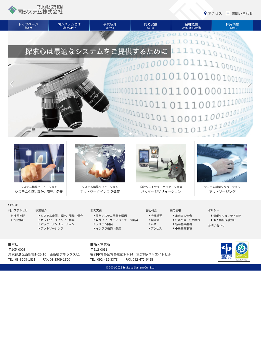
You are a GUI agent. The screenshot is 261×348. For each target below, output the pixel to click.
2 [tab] (130, 133)
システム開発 (104, 224)
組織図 (155, 220)
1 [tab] (124, 133)
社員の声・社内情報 (187, 220)
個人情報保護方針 (224, 220)
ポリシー (213, 210)
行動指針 (19, 220)
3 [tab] (136, 133)
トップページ (28, 25)
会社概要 (191, 25)
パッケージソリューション (57, 224)
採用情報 (232, 25)
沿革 (153, 224)
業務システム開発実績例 (111, 215)
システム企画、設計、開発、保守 (62, 215)
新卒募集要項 (183, 224)
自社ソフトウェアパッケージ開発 (117, 220)
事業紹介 (109, 25)
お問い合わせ (242, 13)
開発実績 (150, 25)
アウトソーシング (52, 228)
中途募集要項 (183, 228)
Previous (11, 83)
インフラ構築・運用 (108, 228)
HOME (14, 205)
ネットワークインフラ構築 (57, 220)
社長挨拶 (19, 215)
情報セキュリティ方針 (227, 215)
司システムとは (69, 25)
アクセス (215, 13)
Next (249, 83)
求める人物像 (183, 215)
